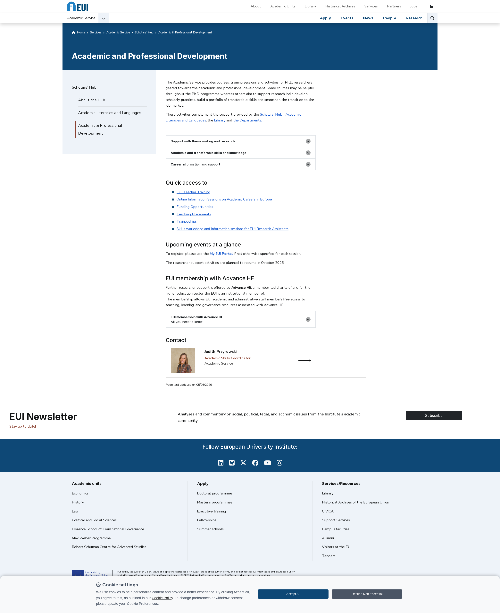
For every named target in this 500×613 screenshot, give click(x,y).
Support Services (336, 520)
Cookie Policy (162, 598)
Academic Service (81, 18)
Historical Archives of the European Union (355, 502)
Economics (80, 493)
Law (75, 511)
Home (81, 32)
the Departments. (247, 120)
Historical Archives (340, 6)
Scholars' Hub (144, 32)
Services (371, 6)
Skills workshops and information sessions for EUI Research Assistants (232, 229)
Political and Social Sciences (94, 520)
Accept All (293, 594)
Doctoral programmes (214, 493)
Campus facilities (335, 529)
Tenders (328, 556)
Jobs (413, 6)
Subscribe (434, 415)
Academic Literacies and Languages (109, 112)
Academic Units (282, 6)
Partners (394, 6)
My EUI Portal (221, 253)
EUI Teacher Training (193, 192)
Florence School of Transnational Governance (108, 529)
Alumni (328, 538)
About (256, 6)
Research (414, 18)
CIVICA (328, 511)
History (78, 502)
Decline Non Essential (367, 594)
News (368, 18)
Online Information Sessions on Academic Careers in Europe (224, 199)
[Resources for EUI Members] (430, 6)
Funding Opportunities (195, 206)
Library (310, 6)
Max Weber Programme (91, 538)
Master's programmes (214, 502)
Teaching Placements (194, 214)
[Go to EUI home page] (77, 6)
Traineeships (187, 221)
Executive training (211, 511)
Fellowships (206, 520)
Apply (325, 18)
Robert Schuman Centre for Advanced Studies (109, 547)
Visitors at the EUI (337, 547)
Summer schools (210, 529)
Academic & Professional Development (100, 129)
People (389, 18)
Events (347, 18)
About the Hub (91, 100)
